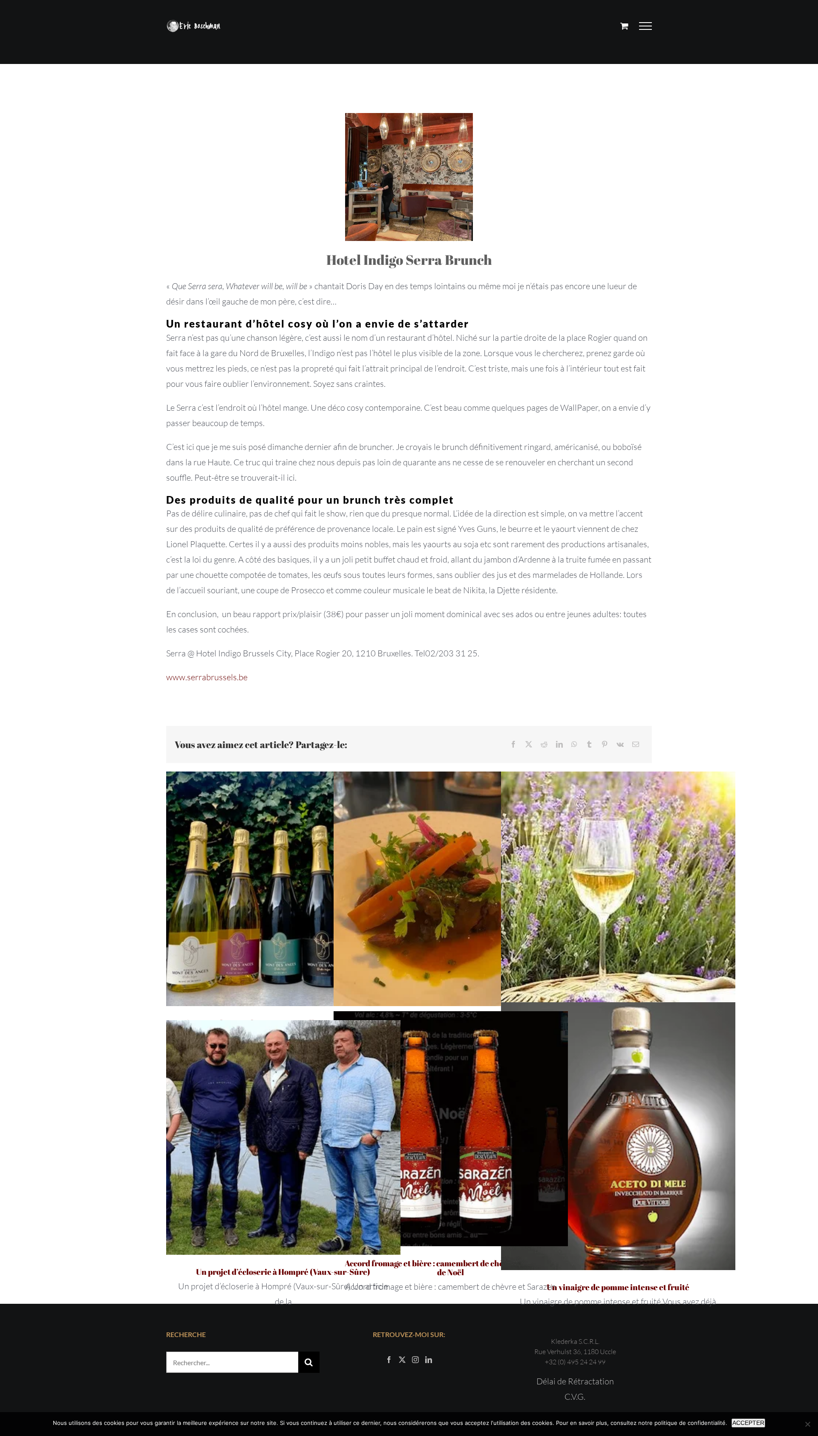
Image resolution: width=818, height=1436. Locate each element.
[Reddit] (544, 744)
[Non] (807, 1424)
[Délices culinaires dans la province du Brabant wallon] (451, 889)
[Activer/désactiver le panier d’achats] (624, 25)
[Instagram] (415, 1359)
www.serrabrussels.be (207, 677)
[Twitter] (402, 1359)
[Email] (635, 744)
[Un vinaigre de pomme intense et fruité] (618, 1136)
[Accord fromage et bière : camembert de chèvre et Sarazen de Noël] (451, 1129)
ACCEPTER (748, 1422)
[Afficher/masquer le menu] (645, 26)
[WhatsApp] (574, 744)
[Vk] (620, 744)
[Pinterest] (604, 744)
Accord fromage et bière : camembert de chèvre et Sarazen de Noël (450, 1268)
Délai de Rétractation (575, 1381)
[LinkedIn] (559, 744)
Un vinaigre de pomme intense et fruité (618, 1287)
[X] (528, 744)
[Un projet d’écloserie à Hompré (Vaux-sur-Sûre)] (283, 1137)
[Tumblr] (589, 744)
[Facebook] (513, 744)
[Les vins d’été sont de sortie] (618, 889)
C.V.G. (575, 1396)
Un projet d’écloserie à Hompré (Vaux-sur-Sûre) (283, 1271)
